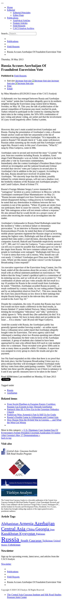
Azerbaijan (12, 393)
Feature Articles (20, 23)
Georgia (42, 529)
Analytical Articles (21, 20)
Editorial (11, 10)
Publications (12, 18)
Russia (10, 390)
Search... (5, 33)
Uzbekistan (14, 544)
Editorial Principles (21, 12)
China (31, 529)
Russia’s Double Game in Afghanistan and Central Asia (32, 417)
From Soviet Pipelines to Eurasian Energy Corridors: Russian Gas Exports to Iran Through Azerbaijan (31, 405)
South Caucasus (31, 540)
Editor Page (18, 15)
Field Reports (19, 26)
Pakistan (40, 533)
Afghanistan (10, 524)
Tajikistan (47, 540)
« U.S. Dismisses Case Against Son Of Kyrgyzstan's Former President (29, 431)
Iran (52, 529)
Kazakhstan (10, 534)
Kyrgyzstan (27, 534)
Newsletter (6, 564)
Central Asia (14, 528)
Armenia (26, 523)
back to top (6, 438)
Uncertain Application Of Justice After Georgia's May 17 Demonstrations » (30, 434)
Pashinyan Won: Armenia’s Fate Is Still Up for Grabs (31, 414)
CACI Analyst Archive (23, 28)
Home (10, 7)
